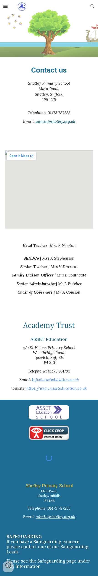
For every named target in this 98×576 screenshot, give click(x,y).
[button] (5, 6)
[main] (49, 70)
